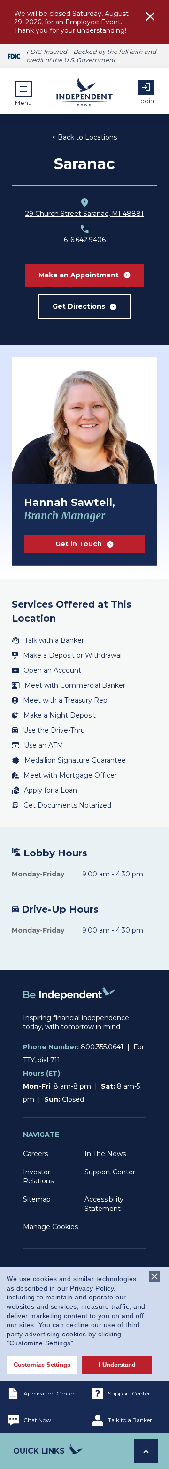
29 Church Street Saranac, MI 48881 (84, 213)
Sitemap (37, 1199)
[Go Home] (69, 1008)
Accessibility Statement (103, 1203)
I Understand (117, 1364)
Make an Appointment (78, 275)
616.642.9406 (85, 240)
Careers (35, 1154)
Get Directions (79, 306)
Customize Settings (42, 1364)
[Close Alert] (150, 17)
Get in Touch (78, 544)
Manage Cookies (50, 1227)
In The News (105, 1154)
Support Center (109, 1172)
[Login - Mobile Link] (146, 87)
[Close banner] (154, 1276)
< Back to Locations (84, 137)
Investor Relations (38, 1176)
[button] (23, 93)
